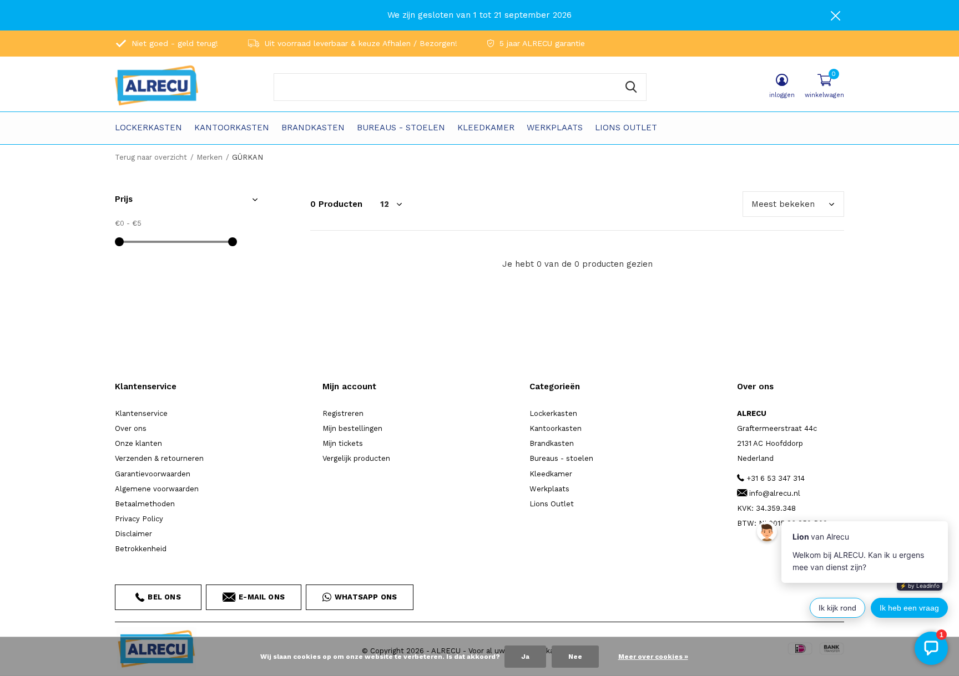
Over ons (131, 428)
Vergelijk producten (356, 458)
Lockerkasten (148, 128)
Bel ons (164, 597)
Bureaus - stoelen (401, 128)
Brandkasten (313, 128)
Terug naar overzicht (151, 157)
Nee (575, 656)
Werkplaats (555, 128)
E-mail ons (262, 597)
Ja (525, 656)
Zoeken (631, 87)
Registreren (343, 413)
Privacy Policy (139, 519)
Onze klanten (138, 443)
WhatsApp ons (366, 597)
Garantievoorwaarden (152, 474)
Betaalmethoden (145, 504)
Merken (209, 157)
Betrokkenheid (140, 549)
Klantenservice (141, 413)
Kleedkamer (485, 128)
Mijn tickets (342, 443)
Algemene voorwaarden (157, 489)
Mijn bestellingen (352, 428)
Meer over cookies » (653, 656)
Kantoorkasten (231, 128)
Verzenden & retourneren (159, 458)
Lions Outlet (626, 128)
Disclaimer (133, 534)
